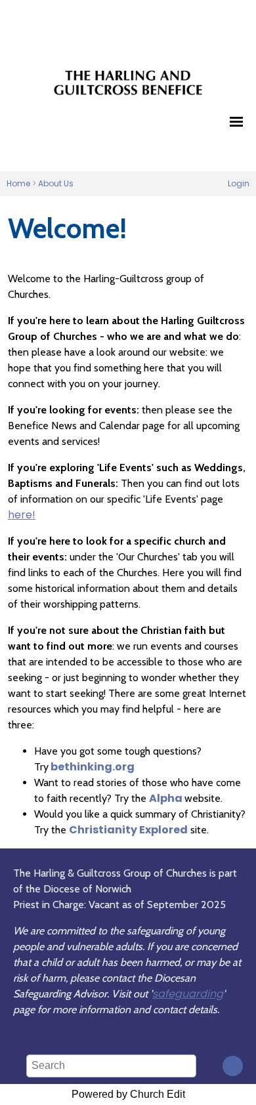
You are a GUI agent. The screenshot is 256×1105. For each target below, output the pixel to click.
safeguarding (187, 993)
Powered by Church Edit (128, 1094)
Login (238, 183)
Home (18, 183)
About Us (56, 183)
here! (21, 514)
